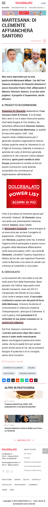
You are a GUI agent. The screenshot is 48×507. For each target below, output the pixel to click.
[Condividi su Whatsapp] (22, 380)
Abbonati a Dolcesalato (32, 462)
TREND (4, 490)
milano (31, 368)
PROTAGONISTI (20, 485)
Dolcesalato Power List (19, 8)
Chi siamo (27, 453)
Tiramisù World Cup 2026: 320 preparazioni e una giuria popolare (20, 405)
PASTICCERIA (10, 401)
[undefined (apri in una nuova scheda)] (42, 318)
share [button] (44, 41)
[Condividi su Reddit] (17, 380)
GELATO (26, 479)
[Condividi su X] (13, 380)
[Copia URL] (36, 380)
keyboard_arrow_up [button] (45, 451)
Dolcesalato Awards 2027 (37, 8)
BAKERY (17, 479)
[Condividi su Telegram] (26, 380)
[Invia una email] (31, 380)
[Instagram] (7, 471)
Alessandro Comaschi (15, 228)
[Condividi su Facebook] (4, 380)
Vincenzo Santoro (27, 373)
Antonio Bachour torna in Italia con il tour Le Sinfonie (23, 429)
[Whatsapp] (11, 471)
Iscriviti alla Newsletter (32, 466)
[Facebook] (3, 471)
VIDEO (12, 490)
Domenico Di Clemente (14, 111)
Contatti (27, 458)
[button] (4, 3)
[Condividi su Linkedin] (8, 380)
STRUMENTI (32, 485)
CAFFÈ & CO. (36, 479)
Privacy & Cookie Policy (32, 470)
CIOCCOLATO (7, 485)
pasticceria (9, 373)
